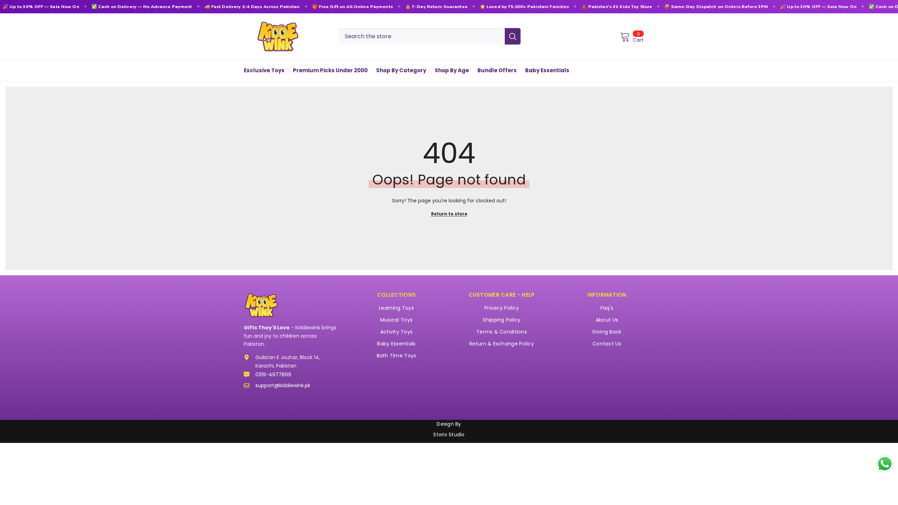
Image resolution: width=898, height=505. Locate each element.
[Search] (430, 36)
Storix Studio (448, 434)
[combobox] (422, 36)
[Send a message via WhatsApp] (884, 463)
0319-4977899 (273, 374)
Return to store (449, 214)
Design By (449, 423)
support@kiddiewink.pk (282, 385)
